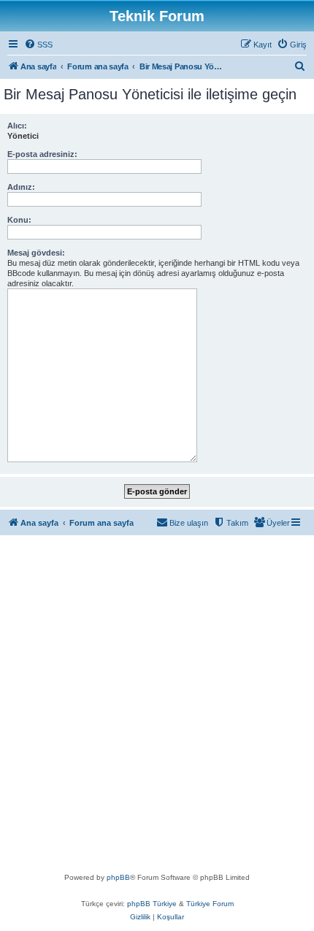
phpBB (118, 877)
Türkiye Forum (210, 904)
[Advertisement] (157, 707)
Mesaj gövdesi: (36, 252)
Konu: (19, 219)
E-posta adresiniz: (42, 154)
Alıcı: (17, 125)
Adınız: (21, 187)
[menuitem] (38, 44)
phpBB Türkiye (152, 904)
